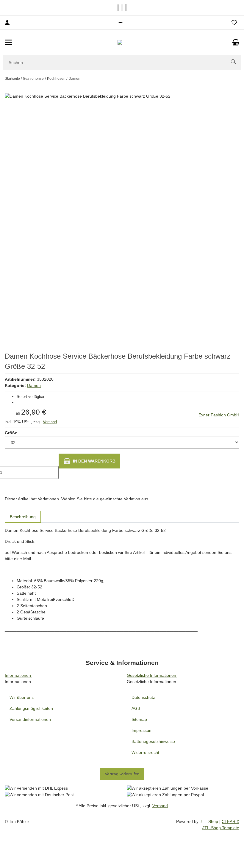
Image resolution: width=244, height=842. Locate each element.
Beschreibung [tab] (23, 516)
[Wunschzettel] (234, 22)
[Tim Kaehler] (122, 42)
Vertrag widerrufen (122, 773)
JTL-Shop (209, 821)
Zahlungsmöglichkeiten (31, 708)
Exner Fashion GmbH (218, 415)
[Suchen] (236, 62)
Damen (34, 385)
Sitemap (139, 719)
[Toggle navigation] (8, 42)
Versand (50, 422)
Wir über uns (22, 697)
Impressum (142, 730)
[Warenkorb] (235, 42)
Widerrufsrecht (145, 752)
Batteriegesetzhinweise (153, 741)
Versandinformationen (30, 719)
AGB (136, 708)
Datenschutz (143, 697)
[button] (120, 22)
